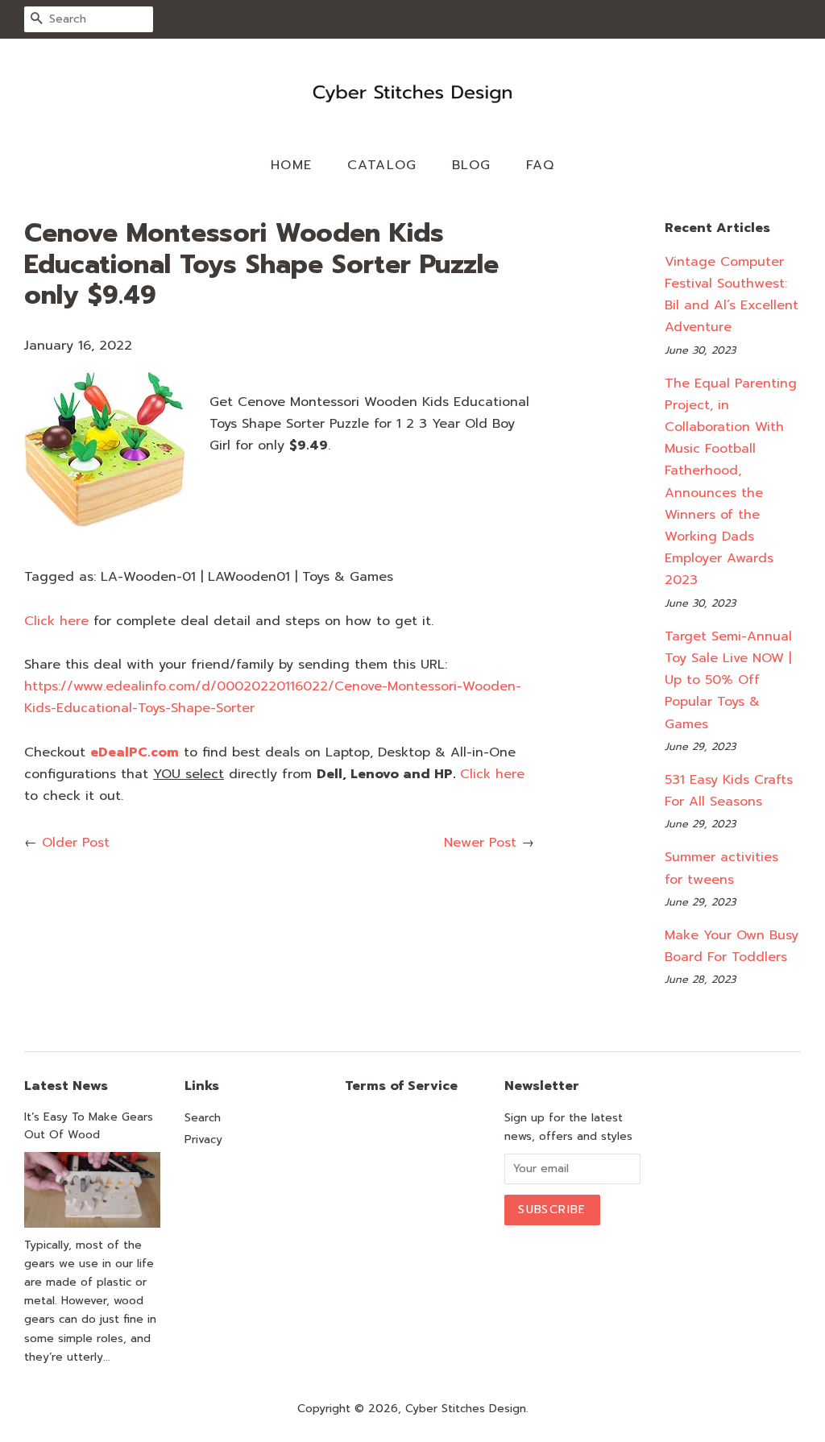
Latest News (66, 1086)
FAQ (540, 165)
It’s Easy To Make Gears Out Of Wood (88, 1125)
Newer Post (480, 842)
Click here (56, 621)
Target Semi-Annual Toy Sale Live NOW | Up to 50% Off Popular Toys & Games (728, 680)
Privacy (203, 1139)
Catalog (382, 165)
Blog (471, 165)
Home (292, 165)
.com (134, 752)
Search (202, 1117)
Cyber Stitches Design (465, 1408)
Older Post (76, 842)
